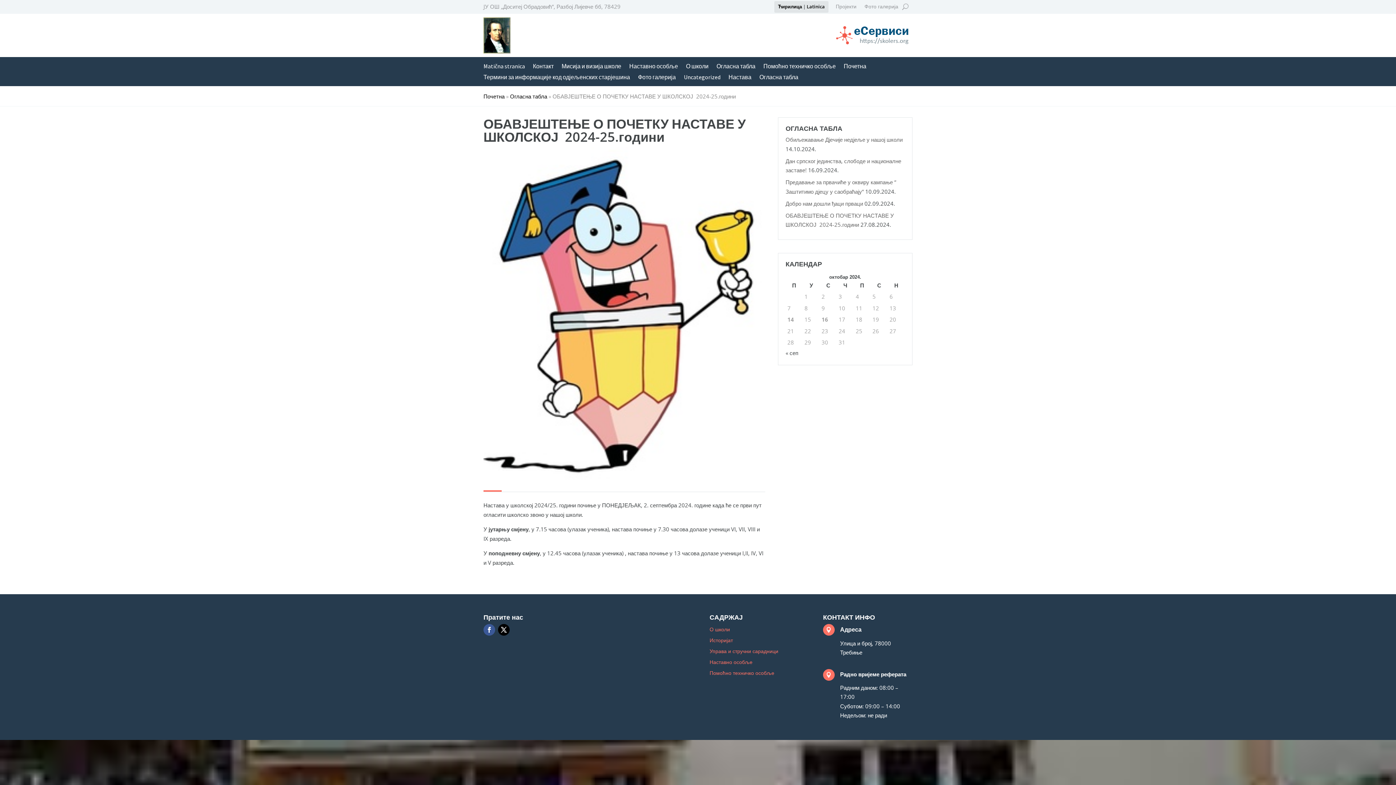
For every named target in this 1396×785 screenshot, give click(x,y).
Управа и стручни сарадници (744, 652)
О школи (697, 67)
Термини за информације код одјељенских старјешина (557, 78)
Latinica (816, 6)
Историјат (721, 641)
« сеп (792, 353)
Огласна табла (736, 67)
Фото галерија (881, 7)
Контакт (543, 67)
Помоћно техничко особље (799, 67)
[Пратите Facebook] (489, 630)
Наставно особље (653, 67)
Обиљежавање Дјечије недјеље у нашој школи (844, 139)
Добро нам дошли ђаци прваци (824, 203)
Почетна (855, 67)
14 (790, 319)
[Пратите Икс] (504, 630)
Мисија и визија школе (591, 67)
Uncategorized (702, 78)
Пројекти (846, 7)
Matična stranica (504, 67)
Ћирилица (790, 6)
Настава (740, 78)
